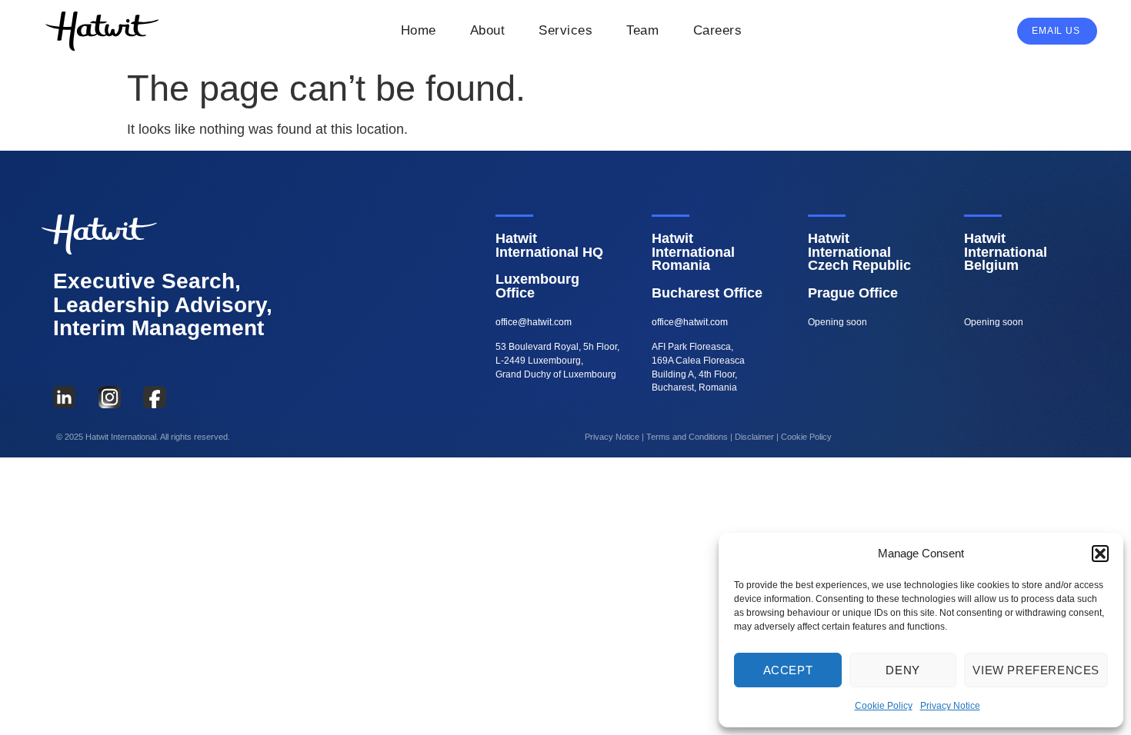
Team (642, 30)
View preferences (1036, 670)
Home (418, 30)
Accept (788, 670)
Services (565, 30)
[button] (1100, 553)
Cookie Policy (883, 705)
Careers (717, 30)
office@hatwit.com (533, 322)
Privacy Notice (950, 705)
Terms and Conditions (687, 436)
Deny (902, 670)
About (487, 30)
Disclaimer (754, 436)
